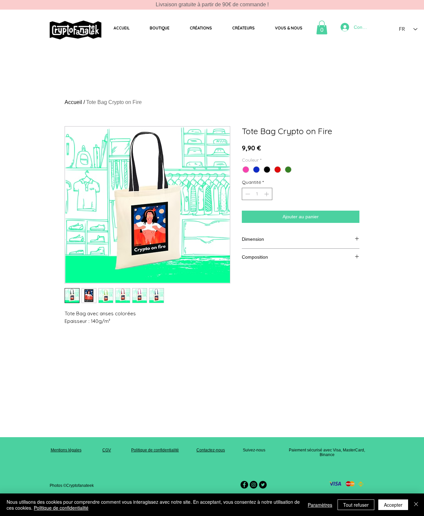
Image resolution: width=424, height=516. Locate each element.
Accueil (73, 102)
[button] (159, 28)
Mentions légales (66, 450)
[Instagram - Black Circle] (253, 485)
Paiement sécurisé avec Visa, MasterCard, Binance (327, 452)
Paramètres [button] (320, 504)
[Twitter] (263, 485)
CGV (106, 450)
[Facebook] (244, 485)
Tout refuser (356, 504)
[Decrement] (247, 194)
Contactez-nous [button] (210, 450)
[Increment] (267, 194)
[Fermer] (416, 505)
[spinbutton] (257, 194)
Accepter (393, 504)
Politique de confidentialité (155, 450)
